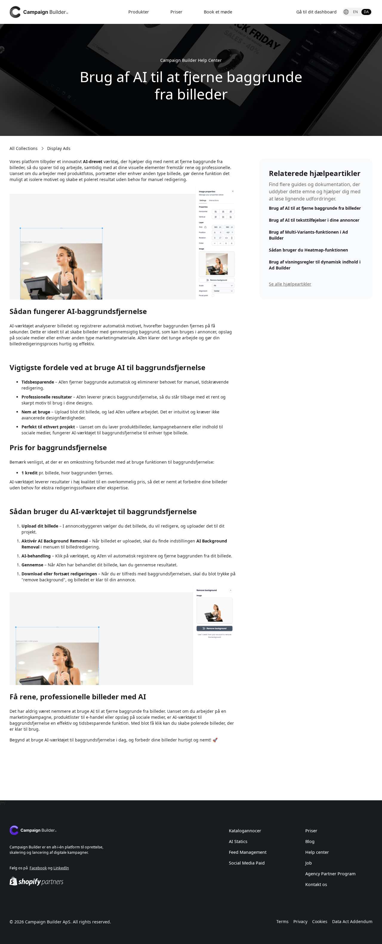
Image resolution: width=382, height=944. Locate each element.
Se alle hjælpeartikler (290, 284)
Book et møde (218, 12)
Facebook (38, 868)
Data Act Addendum (352, 921)
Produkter (138, 12)
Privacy (300, 921)
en (355, 11)
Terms (282, 921)
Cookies (319, 921)
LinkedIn (61, 868)
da (366, 11)
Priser (176, 12)
